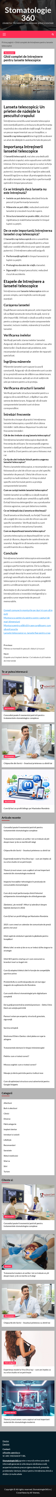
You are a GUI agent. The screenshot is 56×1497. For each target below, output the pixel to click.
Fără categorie (10, 1124)
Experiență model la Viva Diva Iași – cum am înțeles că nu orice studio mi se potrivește (27, 860)
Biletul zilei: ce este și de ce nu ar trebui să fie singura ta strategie (28, 949)
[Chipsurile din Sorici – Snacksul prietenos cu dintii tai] (28, 742)
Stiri (5, 1166)
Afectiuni (8, 1103)
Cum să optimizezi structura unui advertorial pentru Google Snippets (26, 1083)
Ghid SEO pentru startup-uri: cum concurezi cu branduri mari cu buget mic (24, 960)
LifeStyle (7, 1140)
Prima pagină (7, 42)
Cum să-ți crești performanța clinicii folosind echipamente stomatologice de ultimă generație (25, 894)
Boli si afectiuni (10, 1108)
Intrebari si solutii (11, 1134)
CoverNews (21, 1492)
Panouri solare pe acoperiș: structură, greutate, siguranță (24, 1018)
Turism (7, 1171)
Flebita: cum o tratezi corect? (16, 1056)
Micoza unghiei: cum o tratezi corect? (20, 1064)
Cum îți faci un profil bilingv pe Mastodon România (26, 808)
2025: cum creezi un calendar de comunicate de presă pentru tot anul (27, 926)
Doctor (6, 1441)
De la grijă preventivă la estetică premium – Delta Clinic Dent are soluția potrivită (28, 1006)
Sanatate (8, 1150)
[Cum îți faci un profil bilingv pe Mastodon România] (28, 787)
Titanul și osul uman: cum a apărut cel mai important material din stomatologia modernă (27, 872)
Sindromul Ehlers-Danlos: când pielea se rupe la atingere (24, 1037)
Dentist (6, 1444)
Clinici (6, 1113)
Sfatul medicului (11, 1156)
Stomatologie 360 (28, 14)
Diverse (7, 1119)
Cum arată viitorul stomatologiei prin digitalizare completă (25, 995)
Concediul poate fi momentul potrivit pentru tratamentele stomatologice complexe (23, 829)
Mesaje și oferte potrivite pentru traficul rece (23, 1073)
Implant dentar (10, 1129)
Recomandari (9, 53)
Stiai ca (7, 1161)
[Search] (52, 34)
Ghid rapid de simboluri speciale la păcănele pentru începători (26, 937)
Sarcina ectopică (11, 1028)
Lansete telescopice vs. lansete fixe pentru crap (27, 632)
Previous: (24, 647)
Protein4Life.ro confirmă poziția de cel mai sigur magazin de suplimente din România (25, 983)
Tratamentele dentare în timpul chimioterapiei (24, 1048)
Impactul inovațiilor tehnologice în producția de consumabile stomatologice (24, 883)
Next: (27, 657)
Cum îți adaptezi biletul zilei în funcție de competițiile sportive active (27, 972)
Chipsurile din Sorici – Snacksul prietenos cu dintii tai (28, 763)
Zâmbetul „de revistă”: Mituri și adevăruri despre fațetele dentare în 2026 (25, 906)
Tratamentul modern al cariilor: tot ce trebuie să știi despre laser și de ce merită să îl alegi (26, 840)
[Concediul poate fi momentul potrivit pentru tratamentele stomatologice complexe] (28, 694)
